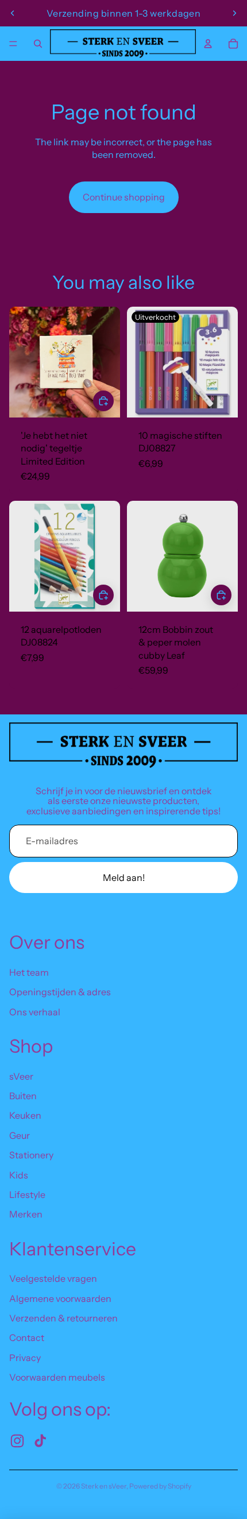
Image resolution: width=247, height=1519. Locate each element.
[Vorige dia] (12, 13)
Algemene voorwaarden (60, 1298)
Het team (29, 972)
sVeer (21, 1076)
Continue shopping (124, 197)
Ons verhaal (34, 1012)
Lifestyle (27, 1194)
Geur (19, 1135)
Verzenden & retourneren (63, 1318)
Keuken (25, 1115)
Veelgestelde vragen (53, 1278)
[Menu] (13, 43)
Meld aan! (124, 877)
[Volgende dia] (234, 13)
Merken (26, 1214)
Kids (18, 1175)
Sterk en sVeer (103, 1486)
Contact (26, 1337)
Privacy (25, 1357)
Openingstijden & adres (60, 992)
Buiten (23, 1095)
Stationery (31, 1155)
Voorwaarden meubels (57, 1377)
